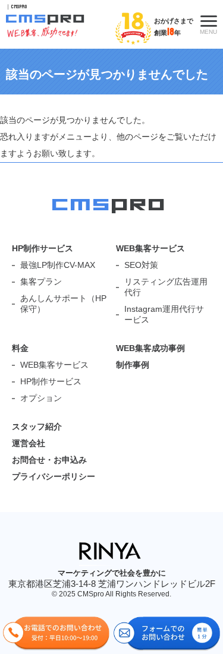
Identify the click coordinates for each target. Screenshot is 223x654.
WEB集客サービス (150, 248)
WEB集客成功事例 (150, 348)
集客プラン (41, 281)
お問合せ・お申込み (49, 460)
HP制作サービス (42, 248)
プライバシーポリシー (53, 476)
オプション (41, 398)
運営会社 (28, 443)
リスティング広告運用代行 (166, 287)
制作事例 (132, 364)
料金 (20, 348)
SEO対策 (141, 265)
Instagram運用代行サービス (164, 314)
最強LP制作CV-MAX (57, 265)
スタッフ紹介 (37, 426)
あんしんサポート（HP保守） (63, 303)
